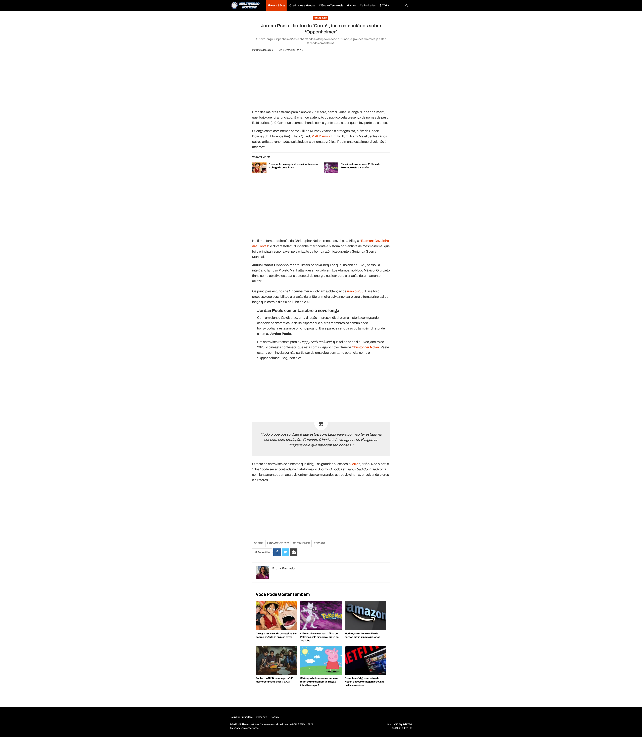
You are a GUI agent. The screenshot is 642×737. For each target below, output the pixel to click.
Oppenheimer (301, 543)
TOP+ (385, 5)
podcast (319, 543)
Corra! (354, 464)
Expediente (261, 717)
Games (351, 5)
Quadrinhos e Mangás (302, 5)
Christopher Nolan (365, 347)
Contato (275, 717)
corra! (258, 543)
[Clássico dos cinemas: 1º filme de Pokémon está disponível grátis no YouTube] (331, 167)
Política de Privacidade (241, 717)
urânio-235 (355, 291)
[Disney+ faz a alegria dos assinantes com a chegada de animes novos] (259, 167)
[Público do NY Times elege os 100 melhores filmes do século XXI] (276, 660)
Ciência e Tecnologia (331, 5)
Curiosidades (368, 5)
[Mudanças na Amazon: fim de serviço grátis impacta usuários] (365, 615)
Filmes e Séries (276, 5)
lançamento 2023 (278, 543)
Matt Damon (320, 136)
